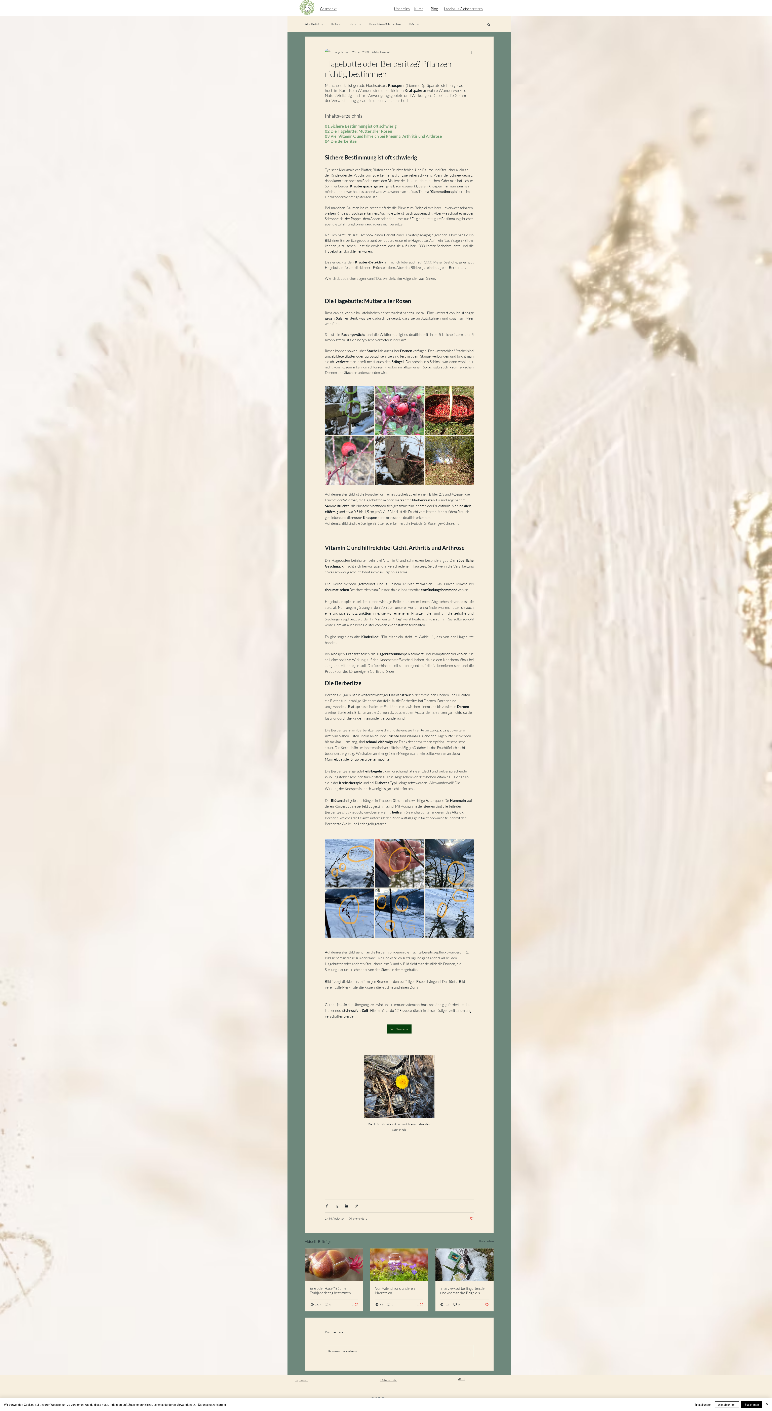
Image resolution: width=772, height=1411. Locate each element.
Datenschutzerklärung (212, 1405)
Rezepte (355, 24)
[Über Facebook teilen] (327, 1206)
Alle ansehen (486, 1241)
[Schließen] (767, 1404)
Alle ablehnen (726, 1405)
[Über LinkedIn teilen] (346, 1206)
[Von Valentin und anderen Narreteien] (399, 1265)
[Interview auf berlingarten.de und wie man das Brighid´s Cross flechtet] (464, 1265)
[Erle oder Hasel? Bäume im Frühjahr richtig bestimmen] (334, 1265)
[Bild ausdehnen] (349, 410)
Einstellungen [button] (702, 1405)
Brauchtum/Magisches (385, 24)
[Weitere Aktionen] (471, 51)
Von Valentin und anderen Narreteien (395, 1290)
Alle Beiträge (314, 24)
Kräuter (336, 24)
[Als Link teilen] (356, 1206)
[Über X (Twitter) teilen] (337, 1206)
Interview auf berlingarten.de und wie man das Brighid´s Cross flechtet (462, 1290)
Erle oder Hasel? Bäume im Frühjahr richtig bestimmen (330, 1290)
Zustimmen (752, 1405)
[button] (489, 24)
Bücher (414, 24)
